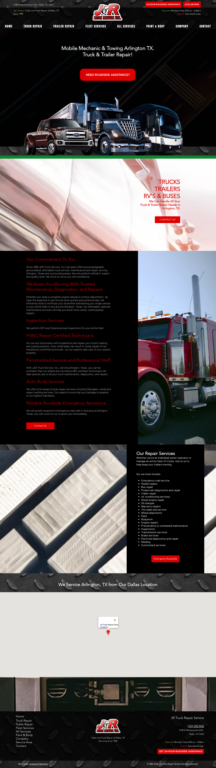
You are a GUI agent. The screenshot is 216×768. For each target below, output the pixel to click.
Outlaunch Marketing (39, 764)
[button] (33, 26)
